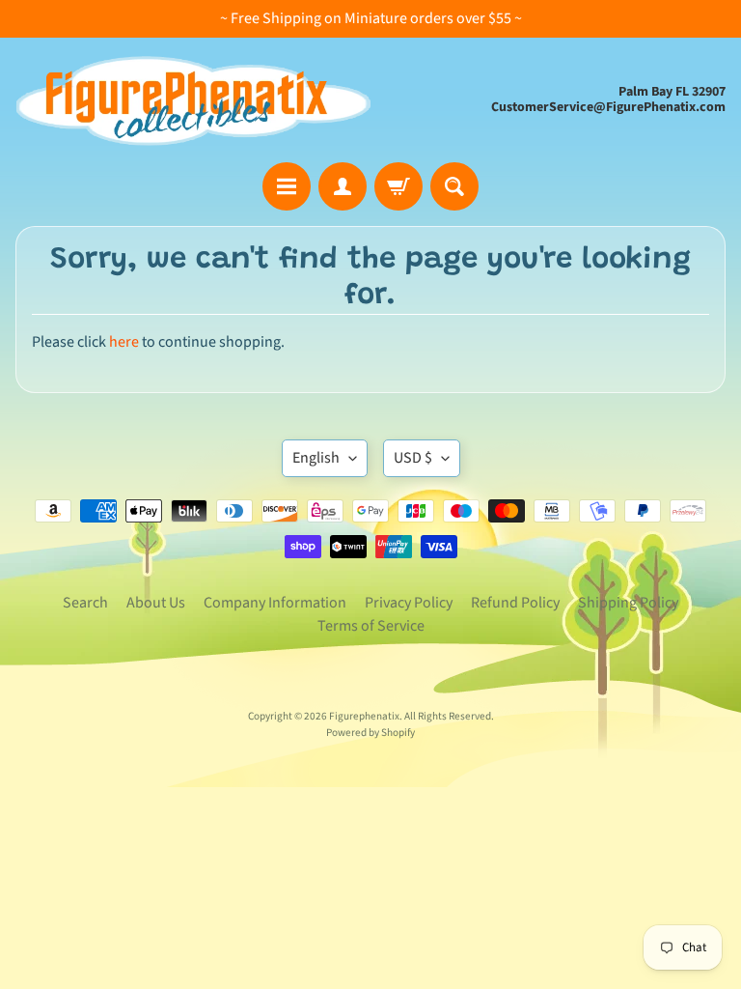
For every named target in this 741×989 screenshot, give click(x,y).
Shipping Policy (628, 602)
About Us (155, 602)
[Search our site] (454, 186)
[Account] (342, 186)
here (124, 342)
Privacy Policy (409, 602)
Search (85, 602)
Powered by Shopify (370, 732)
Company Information (275, 602)
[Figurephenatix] (192, 99)
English (316, 457)
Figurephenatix (364, 716)
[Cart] (398, 186)
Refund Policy (515, 602)
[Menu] (286, 186)
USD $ (413, 457)
